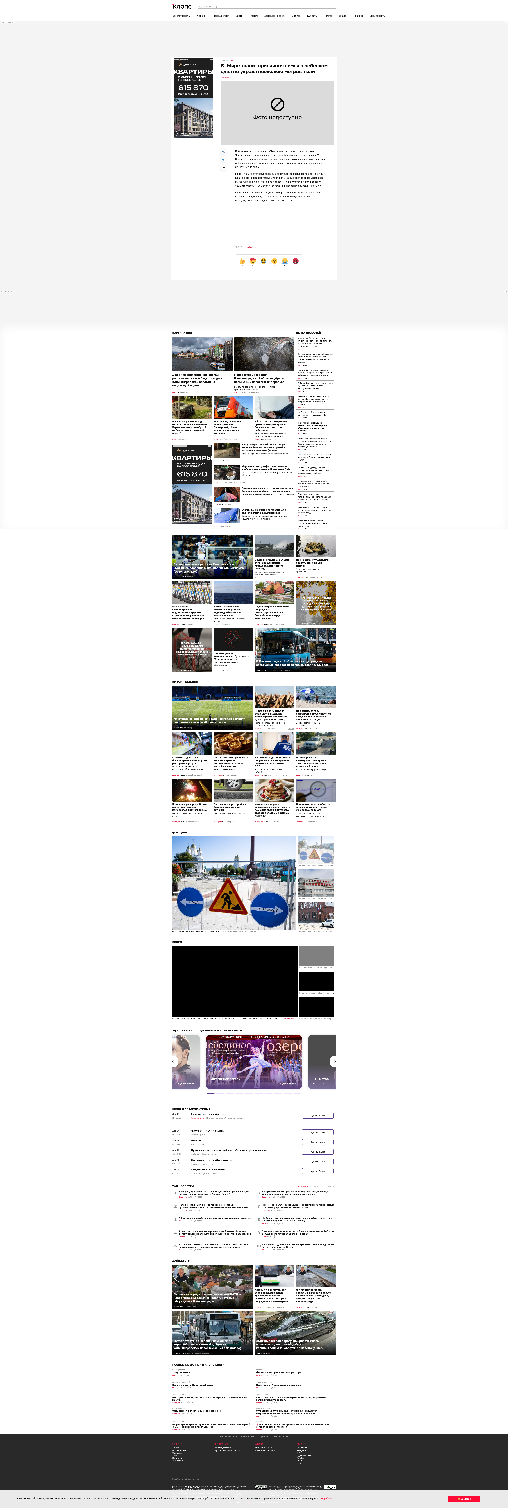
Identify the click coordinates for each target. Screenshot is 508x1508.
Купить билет (317, 1115)
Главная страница (263, 1448)
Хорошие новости (274, 15)
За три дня (303, 1186)
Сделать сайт (247, 1436)
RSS (299, 1463)
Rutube (300, 1458)
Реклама (358, 15)
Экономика (177, 1460)
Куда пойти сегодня (265, 1450)
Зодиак (296, 15)
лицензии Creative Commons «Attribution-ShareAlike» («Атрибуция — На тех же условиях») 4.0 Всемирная (295, 1487)
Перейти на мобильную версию (186, 1479)
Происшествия (220, 15)
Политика (177, 1458)
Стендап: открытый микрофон (208, 1169)
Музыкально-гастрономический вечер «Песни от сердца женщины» (229, 1150)
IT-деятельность (280, 1436)
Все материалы (181, 15)
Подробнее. (326, 1498)
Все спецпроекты (222, 1448)
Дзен (299, 1460)
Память (328, 15)
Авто (174, 1455)
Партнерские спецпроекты (227, 1450)
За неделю (317, 1186)
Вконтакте (302, 1448)
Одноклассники (304, 1455)
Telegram (301, 1450)
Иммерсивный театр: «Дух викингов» (212, 1160)
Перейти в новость (291, 1018)
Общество (252, 247)
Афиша (201, 15)
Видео (342, 15)
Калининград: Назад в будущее (208, 1114)
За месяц (331, 1186)
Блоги (239, 15)
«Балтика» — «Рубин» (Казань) (207, 1130)
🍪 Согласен (464, 1499)
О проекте (263, 1436)
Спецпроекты (377, 15)
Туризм (253, 15)
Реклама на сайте (228, 1436)
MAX (299, 1453)
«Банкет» (196, 1140)
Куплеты (312, 15)
